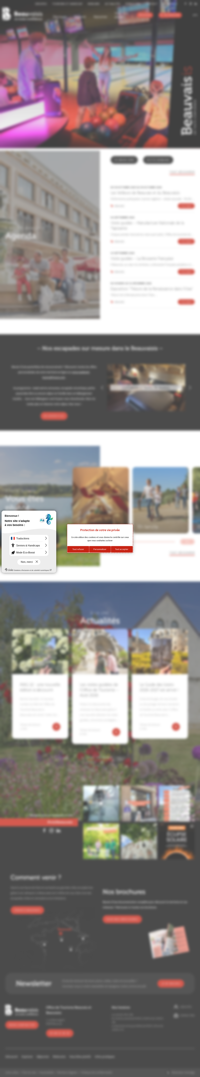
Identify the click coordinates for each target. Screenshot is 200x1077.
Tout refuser (78, 549)
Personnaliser (99, 549)
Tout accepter (121, 549)
